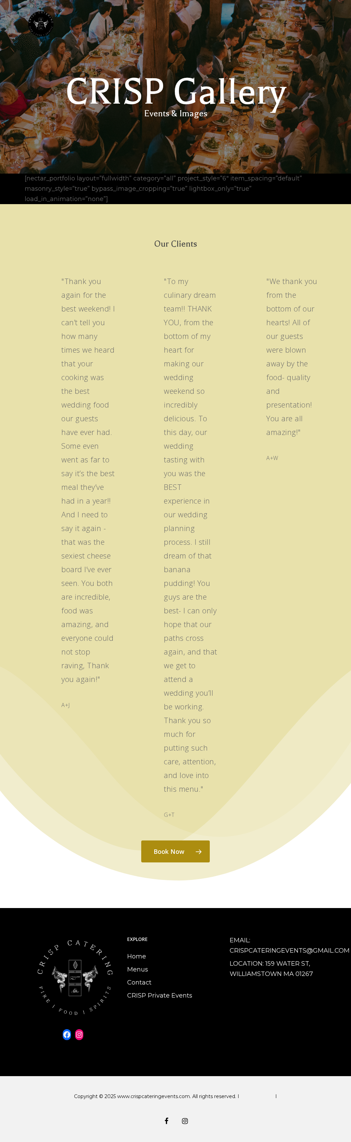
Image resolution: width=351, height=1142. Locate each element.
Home (136, 956)
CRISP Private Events (159, 995)
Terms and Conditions (176, 1104)
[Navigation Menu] (320, 23)
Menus (137, 969)
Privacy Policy (258, 1096)
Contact (139, 982)
